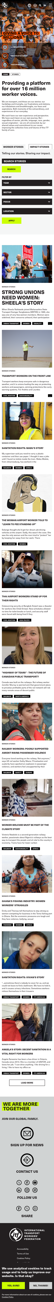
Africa (29, 468)
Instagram (27, 1190)
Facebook (27, 1182)
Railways (7, 468)
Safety (18, 772)
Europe (29, 772)
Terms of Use (23, 1253)
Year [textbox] (6, 182)
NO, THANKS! (40, 1285)
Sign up (27, 1135)
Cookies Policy (23, 1258)
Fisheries (7, 925)
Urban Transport (11, 323)
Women (26, 323)
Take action (45, 5)
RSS (35, 1190)
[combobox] (27, 183)
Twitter (19, 1182)
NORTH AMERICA (22, 696)
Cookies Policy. (8, 1297)
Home (5, 74)
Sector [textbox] (7, 192)
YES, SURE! (13, 1285)
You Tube (35, 1182)
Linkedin (19, 1190)
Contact (27, 1161)
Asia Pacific (24, 620)
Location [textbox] (8, 211)
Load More (27, 1082)
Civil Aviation (9, 395)
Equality (38, 323)
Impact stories (39, 146)
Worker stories (13, 146)
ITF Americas (39, 997)
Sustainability (25, 395)
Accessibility (23, 1248)
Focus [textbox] (6, 201)
